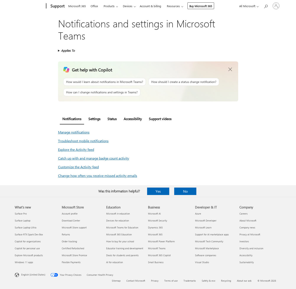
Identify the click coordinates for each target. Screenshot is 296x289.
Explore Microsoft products (29, 255)
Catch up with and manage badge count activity (93, 158)
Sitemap (116, 280)
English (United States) (33, 274)
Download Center (71, 220)
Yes (158, 191)
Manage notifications (73, 132)
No (185, 191)
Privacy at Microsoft (249, 234)
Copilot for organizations (28, 241)
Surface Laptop (22, 220)
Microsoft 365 (77, 6)
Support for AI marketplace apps (212, 234)
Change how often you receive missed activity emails (97, 175)
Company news (247, 227)
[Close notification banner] (230, 69)
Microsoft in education (118, 213)
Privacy (154, 280)
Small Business (156, 262)
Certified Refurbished (73, 248)
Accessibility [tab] (133, 118)
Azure (198, 213)
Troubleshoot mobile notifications (83, 141)
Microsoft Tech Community (209, 241)
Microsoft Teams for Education (122, 227)
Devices (127, 6)
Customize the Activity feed (78, 167)
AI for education (114, 262)
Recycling (226, 280)
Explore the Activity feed (76, 149)
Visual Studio (202, 262)
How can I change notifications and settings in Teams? (102, 92)
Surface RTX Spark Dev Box (29, 234)
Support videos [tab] (160, 118)
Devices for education (117, 220)
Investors (244, 241)
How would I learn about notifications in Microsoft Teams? (104, 82)
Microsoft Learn (203, 227)
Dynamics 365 (155, 227)
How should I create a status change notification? (183, 82)
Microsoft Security (157, 220)
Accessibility (245, 255)
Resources (173, 6)
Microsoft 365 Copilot (159, 255)
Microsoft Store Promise (74, 255)
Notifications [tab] (71, 118)
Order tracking (69, 241)
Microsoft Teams (157, 248)
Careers (243, 213)
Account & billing (150, 6)
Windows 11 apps (24, 262)
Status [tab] (112, 118)
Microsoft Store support (74, 227)
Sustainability (246, 262)
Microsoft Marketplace (207, 248)
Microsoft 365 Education (119, 234)
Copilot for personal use (27, 248)
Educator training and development (124, 248)
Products (109, 6)
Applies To (68, 50)
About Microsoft (247, 220)
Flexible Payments (71, 262)
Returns (66, 234)
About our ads (244, 280)
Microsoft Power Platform (161, 241)
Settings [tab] (94, 118)
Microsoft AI (154, 213)
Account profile (70, 213)
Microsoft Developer (205, 220)
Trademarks (190, 280)
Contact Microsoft (135, 280)
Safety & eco (208, 280)
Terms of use (171, 280)
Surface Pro (21, 213)
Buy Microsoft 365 (200, 6)
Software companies (205, 255)
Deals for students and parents (122, 255)
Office (94, 6)
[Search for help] (266, 5)
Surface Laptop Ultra (25, 227)
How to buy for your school (120, 241)
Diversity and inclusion (251, 248)
